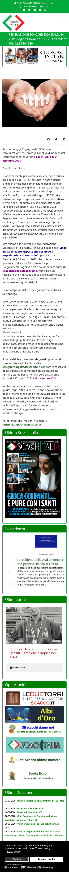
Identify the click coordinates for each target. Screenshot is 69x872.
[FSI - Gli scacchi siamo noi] (34, 730)
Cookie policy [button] (43, 848)
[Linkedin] (40, 10)
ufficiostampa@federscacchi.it (21, 424)
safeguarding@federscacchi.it (21, 367)
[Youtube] (35, 10)
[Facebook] (48, 139)
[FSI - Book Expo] (34, 776)
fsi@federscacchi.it (44, 3)
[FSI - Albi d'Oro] (34, 714)
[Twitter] (29, 10)
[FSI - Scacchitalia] (34, 745)
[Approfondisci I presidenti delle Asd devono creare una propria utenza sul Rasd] (34, 541)
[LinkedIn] (64, 139)
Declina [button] (17, 859)
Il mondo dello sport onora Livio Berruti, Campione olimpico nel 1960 (33, 653)
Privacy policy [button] (13, 851)
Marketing (47, 867)
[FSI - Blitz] (34, 760)
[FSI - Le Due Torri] (34, 698)
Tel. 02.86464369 (24, 3)
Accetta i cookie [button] (46, 859)
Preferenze (30, 867)
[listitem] (34, 560)
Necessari (13, 867)
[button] (60, 56)
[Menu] (65, 20)
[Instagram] (45, 10)
